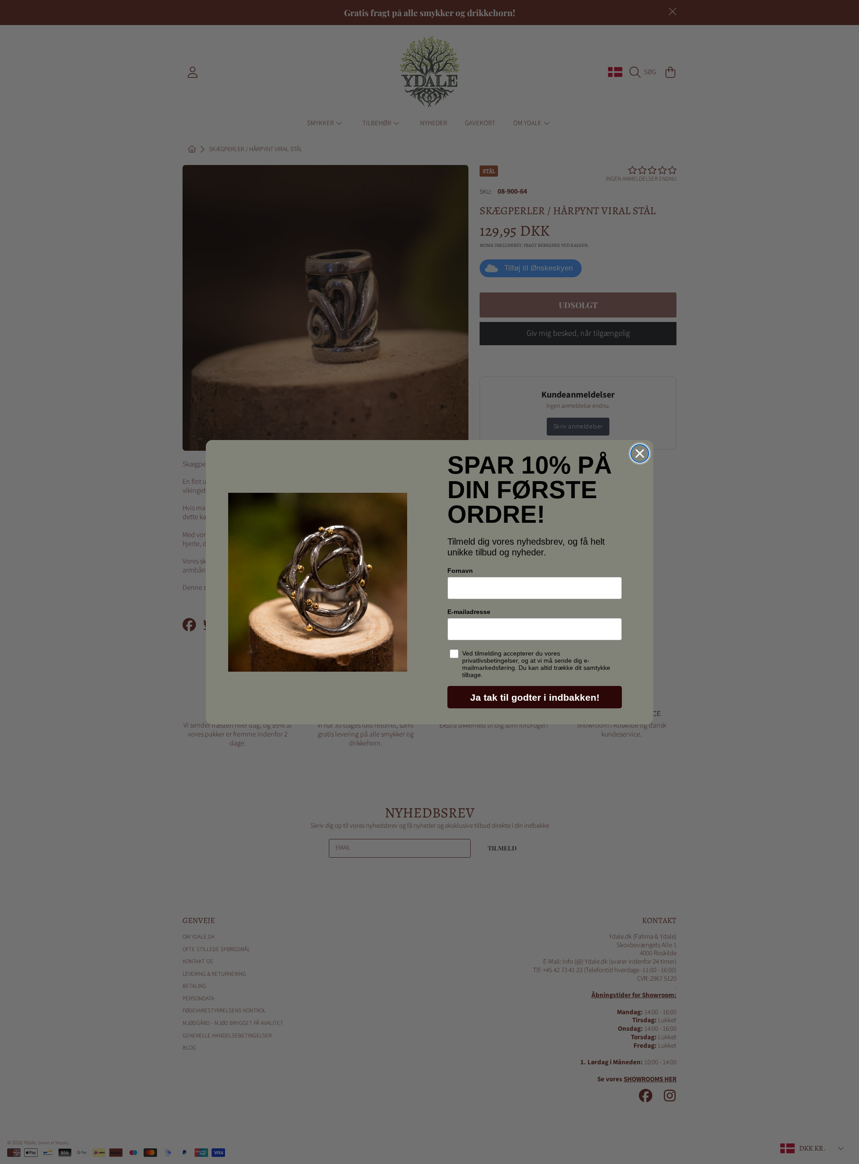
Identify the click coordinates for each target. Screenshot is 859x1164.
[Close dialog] (640, 453)
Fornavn (460, 570)
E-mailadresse (468, 611)
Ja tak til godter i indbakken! (535, 697)
